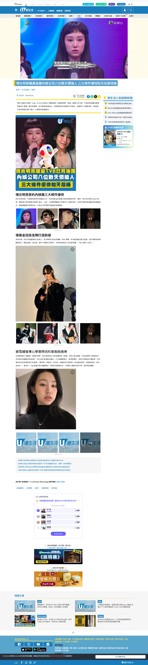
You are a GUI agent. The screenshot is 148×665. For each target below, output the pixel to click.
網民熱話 (58, 648)
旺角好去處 (119, 639)
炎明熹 (29, 488)
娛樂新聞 (59, 11)
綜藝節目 (20, 488)
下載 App (122, 4)
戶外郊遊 (66, 641)
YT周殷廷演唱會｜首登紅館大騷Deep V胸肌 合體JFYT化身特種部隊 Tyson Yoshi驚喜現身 (115, 605)
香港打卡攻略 (120, 16)
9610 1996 (61, 481)
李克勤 (54, 488)
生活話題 (25, 89)
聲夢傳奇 (45, 488)
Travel (33, 4)
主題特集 (132, 16)
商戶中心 (111, 4)
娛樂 (33, 89)
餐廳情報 (58, 641)
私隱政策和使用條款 (57, 656)
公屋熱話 (51, 11)
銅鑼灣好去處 (89, 639)
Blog (55, 4)
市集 (64, 639)
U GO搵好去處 (89, 4)
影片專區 (88, 16)
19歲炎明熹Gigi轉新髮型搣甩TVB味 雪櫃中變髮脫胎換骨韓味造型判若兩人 (44, 470)
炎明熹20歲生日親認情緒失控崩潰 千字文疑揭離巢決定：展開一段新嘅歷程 (44, 463)
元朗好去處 (99, 639)
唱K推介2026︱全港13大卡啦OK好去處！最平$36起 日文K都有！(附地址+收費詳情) (54, 620)
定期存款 (68, 11)
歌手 (37, 488)
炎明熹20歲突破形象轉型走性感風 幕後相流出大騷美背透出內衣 (40, 460)
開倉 (69, 639)
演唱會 (18, 16)
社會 (126, 639)
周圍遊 (97, 16)
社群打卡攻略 (102, 4)
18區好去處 (108, 16)
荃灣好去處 (109, 639)
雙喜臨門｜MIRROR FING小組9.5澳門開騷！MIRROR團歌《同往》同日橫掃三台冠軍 (54, 605)
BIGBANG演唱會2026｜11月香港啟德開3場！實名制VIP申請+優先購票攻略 (115, 620)
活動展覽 (58, 639)
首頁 (17, 89)
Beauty (48, 4)
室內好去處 (42, 616)
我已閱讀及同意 (120, 657)
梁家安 (21, 95)
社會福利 (74, 641)
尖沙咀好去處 (77, 639)
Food (40, 4)
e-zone (62, 4)
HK (26, 4)
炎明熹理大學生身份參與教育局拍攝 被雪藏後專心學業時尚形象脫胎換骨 (44, 467)
